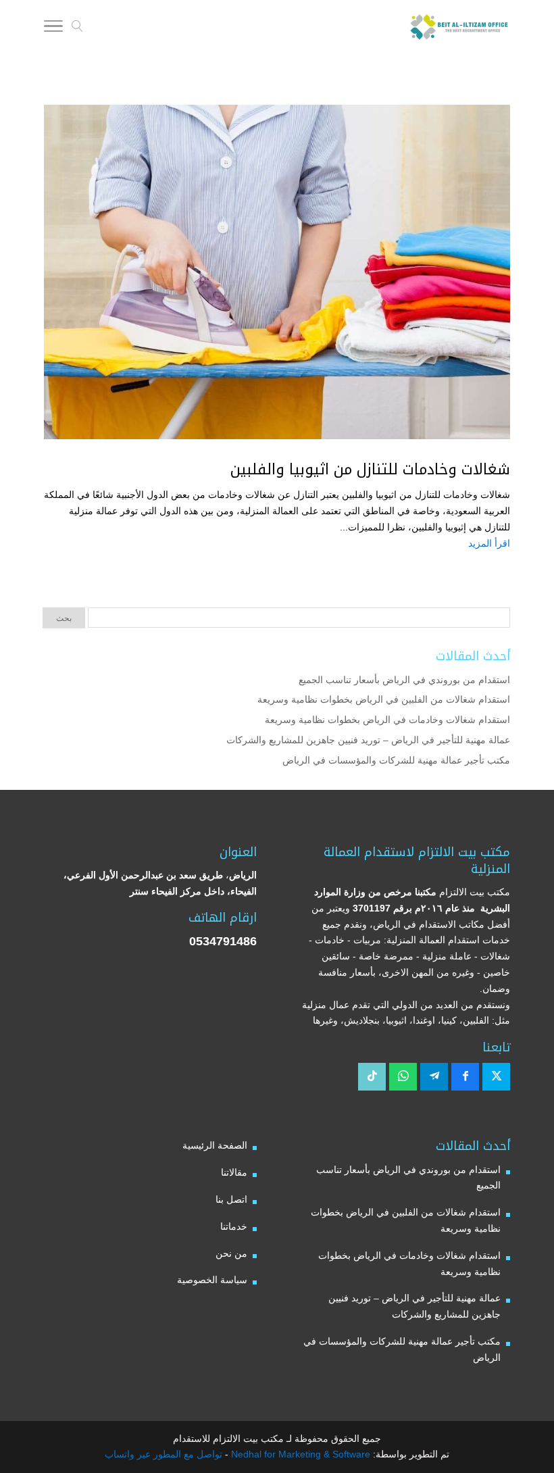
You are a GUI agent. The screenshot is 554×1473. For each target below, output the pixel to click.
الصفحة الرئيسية (214, 1145)
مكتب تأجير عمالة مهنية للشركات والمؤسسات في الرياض (396, 760)
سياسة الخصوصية (212, 1279)
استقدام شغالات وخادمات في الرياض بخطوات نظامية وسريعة (387, 719)
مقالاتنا (234, 1172)
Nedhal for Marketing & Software (299, 1454)
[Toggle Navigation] (53, 28)
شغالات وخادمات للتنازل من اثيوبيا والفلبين (370, 469)
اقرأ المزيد (489, 543)
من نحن (231, 1253)
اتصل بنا (231, 1199)
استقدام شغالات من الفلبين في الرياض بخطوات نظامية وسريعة (383, 699)
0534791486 (223, 941)
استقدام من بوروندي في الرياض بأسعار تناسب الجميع (404, 679)
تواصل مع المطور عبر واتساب (163, 1454)
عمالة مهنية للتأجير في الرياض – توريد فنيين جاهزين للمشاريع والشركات (368, 739)
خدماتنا (233, 1226)
